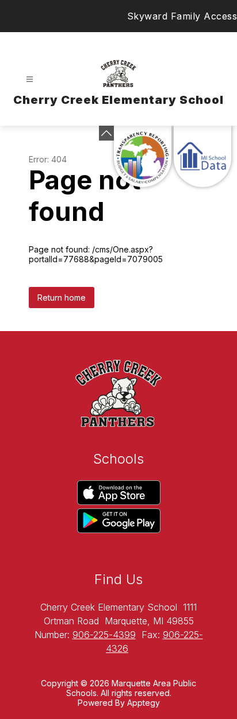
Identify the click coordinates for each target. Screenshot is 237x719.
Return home (61, 297)
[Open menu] (29, 79)
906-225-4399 (104, 634)
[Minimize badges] (106, 133)
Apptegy (143, 703)
